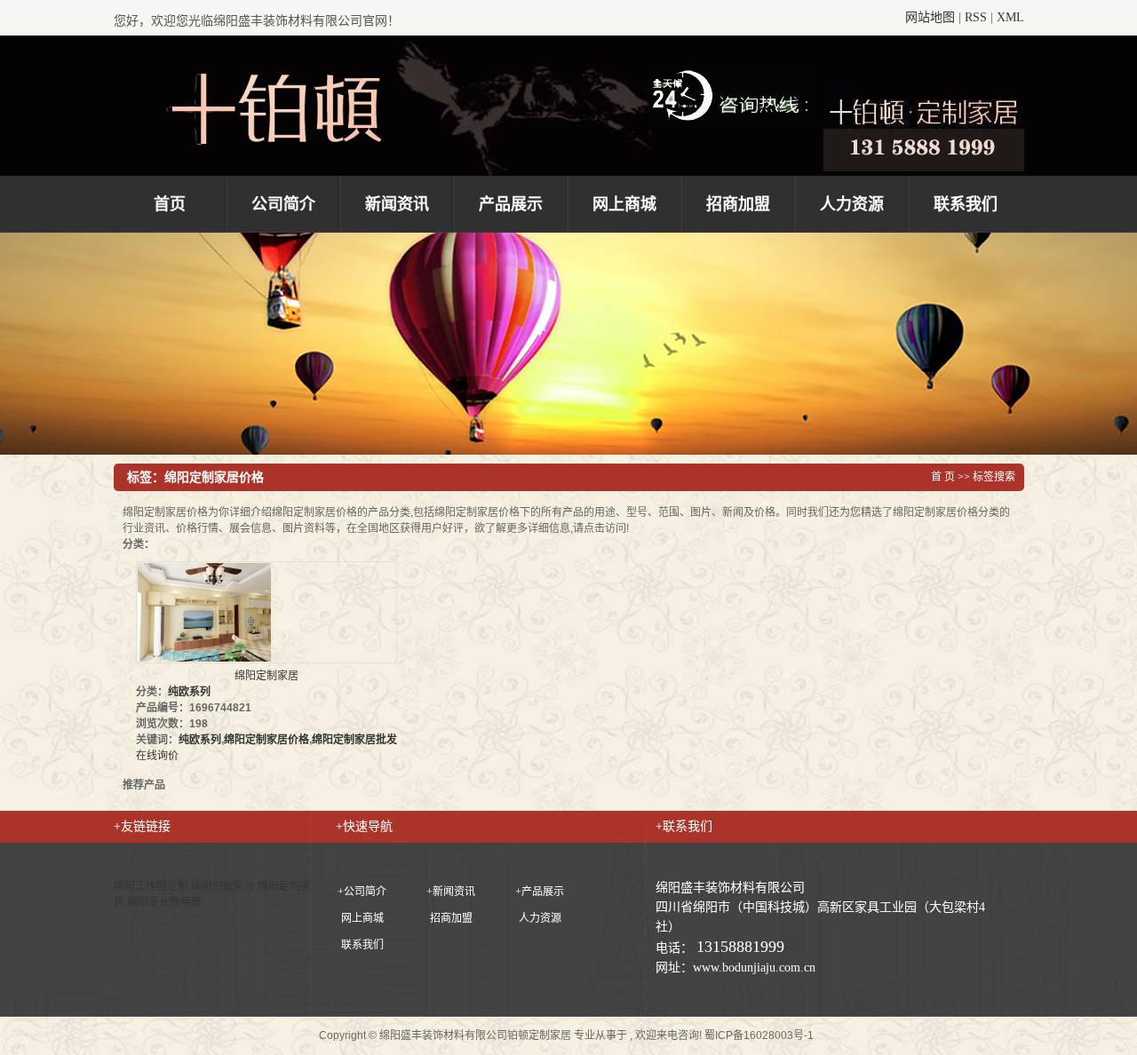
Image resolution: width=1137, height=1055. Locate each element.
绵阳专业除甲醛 (164, 902)
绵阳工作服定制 (152, 886)
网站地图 (930, 17)
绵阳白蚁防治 (224, 886)
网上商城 (624, 204)
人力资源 (852, 204)
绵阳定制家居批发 (354, 740)
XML (1010, 17)
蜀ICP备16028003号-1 (759, 1035)
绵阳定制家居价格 (266, 740)
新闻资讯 (397, 204)
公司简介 (283, 204)
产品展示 (511, 204)
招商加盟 (738, 204)
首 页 (943, 477)
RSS (976, 17)
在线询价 (157, 756)
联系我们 (966, 204)
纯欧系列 (189, 692)
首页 (170, 204)
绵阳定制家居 (266, 676)
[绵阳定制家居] (266, 612)
